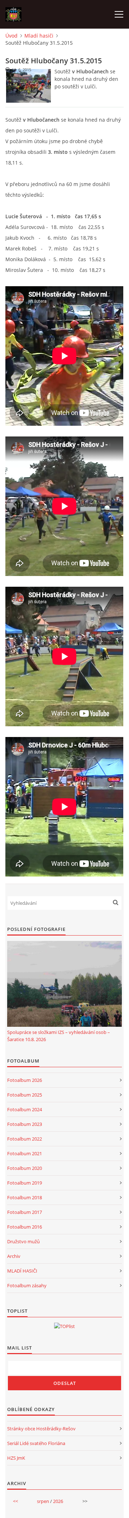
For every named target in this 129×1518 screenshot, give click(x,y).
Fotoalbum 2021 (24, 1153)
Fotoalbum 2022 (24, 1139)
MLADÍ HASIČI (22, 1271)
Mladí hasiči (38, 35)
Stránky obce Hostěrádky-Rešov (41, 1428)
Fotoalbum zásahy (27, 1285)
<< (15, 1501)
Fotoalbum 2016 (24, 1227)
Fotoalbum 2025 (24, 1095)
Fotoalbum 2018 (24, 1197)
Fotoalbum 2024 (24, 1109)
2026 (58, 1501)
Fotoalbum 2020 (24, 1168)
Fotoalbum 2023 (24, 1124)
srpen (43, 1501)
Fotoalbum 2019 (24, 1183)
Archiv (13, 1256)
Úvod (11, 35)
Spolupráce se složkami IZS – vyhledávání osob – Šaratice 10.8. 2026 (58, 1036)
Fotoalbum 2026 (24, 1080)
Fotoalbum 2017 (24, 1212)
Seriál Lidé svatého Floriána (36, 1443)
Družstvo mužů (23, 1241)
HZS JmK (16, 1458)
